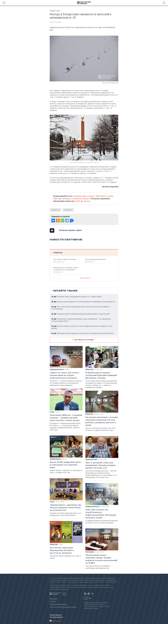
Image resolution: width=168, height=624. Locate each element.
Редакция (53, 599)
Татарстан (68, 210)
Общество (55, 11)
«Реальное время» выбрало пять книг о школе (65, 552)
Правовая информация (58, 604)
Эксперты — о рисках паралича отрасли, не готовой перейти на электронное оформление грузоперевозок (66, 378)
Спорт (52, 412)
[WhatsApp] (62, 220)
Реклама (53, 602)
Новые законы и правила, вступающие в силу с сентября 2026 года (66, 467)
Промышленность (57, 369)
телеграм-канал (79, 196)
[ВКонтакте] (53, 220)
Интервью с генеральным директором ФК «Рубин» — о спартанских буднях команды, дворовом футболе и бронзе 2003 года (66, 422)
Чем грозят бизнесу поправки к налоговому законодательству (101, 561)
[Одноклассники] (58, 220)
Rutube (77, 201)
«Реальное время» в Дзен (70, 230)
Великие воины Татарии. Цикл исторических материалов (65, 270)
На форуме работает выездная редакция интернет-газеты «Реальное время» (101, 516)
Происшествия (91, 459)
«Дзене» (86, 201)
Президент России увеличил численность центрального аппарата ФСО (82, 333)
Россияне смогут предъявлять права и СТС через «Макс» (76, 296)
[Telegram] (67, 220)
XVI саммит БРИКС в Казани (64, 260)
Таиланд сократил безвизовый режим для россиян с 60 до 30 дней (80, 314)
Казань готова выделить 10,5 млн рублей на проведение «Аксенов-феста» (83, 302)
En (90, 598)
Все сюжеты (85, 278)
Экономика (89, 552)
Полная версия (56, 615)
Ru (86, 598)
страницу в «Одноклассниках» (75, 198)
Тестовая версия (56, 617)
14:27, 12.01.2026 (55, 22)
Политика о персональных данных (63, 607)
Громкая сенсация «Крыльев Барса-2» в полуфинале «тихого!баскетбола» (65, 510)
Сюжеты (57, 252)
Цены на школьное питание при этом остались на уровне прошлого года (101, 423)
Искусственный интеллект (95, 260)
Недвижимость (55, 459)
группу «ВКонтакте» (97, 196)
